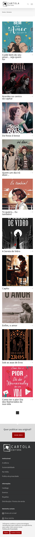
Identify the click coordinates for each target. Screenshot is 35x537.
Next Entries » (17, 412)
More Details (18, 35)
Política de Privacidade (10, 529)
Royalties (5, 497)
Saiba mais (18, 435)
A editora (5, 463)
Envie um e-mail (10, 513)
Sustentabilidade (8, 467)
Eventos (5, 492)
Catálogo (5, 488)
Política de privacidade (10, 476)
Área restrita (9, 518)
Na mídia (5, 472)
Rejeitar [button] (6, 532)
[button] (32, 4)
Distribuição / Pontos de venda (13, 501)
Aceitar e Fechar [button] (15, 532)
